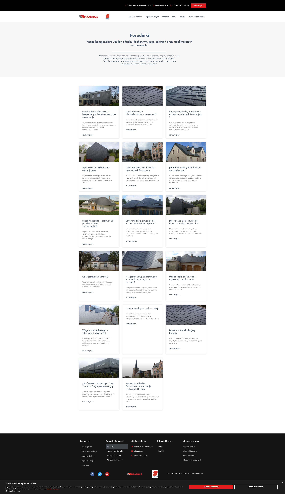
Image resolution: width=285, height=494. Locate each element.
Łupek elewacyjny (152, 16)
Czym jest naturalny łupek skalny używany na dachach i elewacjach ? (185, 114)
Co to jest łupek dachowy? (95, 276)
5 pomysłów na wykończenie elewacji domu (96, 169)
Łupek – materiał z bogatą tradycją (182, 332)
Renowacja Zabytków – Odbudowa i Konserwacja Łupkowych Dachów (138, 386)
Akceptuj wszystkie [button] (211, 487)
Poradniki (110, 446)
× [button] (282, 482)
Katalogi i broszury (114, 455)
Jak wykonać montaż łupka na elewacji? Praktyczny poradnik (184, 222)
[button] (94, 491)
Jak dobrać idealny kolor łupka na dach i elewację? (185, 169)
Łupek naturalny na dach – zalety (142, 308)
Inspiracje (165, 16)
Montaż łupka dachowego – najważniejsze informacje (183, 278)
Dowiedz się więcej (53, 489)
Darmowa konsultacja (196, 16)
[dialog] (142, 487)
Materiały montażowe (115, 460)
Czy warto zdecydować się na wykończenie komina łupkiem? (141, 222)
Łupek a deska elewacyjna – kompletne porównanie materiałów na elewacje (99, 114)
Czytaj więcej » (87, 135)
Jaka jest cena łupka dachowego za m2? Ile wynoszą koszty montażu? (141, 279)
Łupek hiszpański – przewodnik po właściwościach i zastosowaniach (97, 223)
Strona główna (87, 446)
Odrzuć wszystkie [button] (256, 487)
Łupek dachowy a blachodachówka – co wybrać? (141, 113)
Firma (174, 16)
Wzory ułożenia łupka (115, 451)
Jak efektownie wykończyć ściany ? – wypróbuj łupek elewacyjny (98, 385)
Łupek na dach (134, 16)
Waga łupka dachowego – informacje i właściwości (95, 332)
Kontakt (182, 16)
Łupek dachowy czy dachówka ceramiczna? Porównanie (140, 169)
